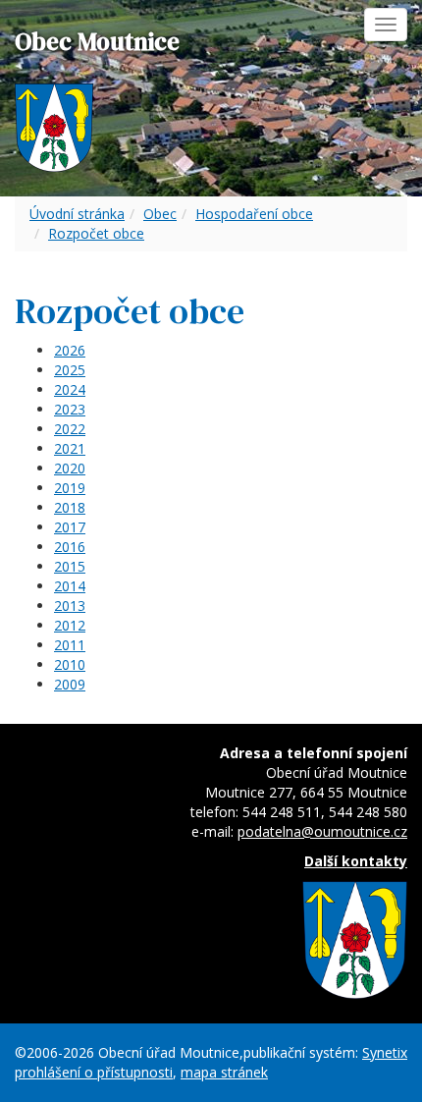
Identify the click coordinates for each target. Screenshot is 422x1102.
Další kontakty (355, 861)
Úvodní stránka (77, 213)
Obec (160, 213)
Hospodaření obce (254, 213)
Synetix (384, 1052)
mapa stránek (224, 1072)
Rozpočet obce (96, 233)
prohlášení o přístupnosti (94, 1072)
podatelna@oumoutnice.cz (322, 831)
